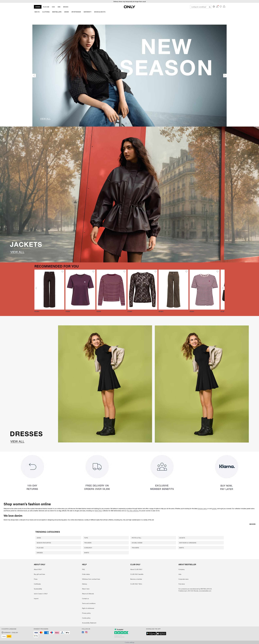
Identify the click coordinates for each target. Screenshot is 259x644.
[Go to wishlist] (221, 7)
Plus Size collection (133, 511)
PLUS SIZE (40, 548)
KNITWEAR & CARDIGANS (187, 543)
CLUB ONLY (135, 564)
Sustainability (38, 589)
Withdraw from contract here (91, 579)
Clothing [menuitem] (45, 12)
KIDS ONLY (98, 511)
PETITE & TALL (136, 538)
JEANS (39, 538)
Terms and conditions (89, 603)
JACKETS (182, 538)
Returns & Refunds (88, 594)
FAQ (83, 569)
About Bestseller (187, 564)
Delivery (84, 584)
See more (252, 524)
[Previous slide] (34, 75)
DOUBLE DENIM (137, 543)
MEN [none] (59, 7)
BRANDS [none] (65, 7)
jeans (205, 508)
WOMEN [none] (37, 7)
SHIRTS (86, 553)
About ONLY (39, 564)
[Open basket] (224, 7)
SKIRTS (181, 548)
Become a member (136, 579)
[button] (129, 1)
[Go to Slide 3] (133, 123)
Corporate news (183, 579)
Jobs (179, 574)
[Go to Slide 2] (129, 123)
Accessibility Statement (89, 623)
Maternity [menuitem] (87, 12)
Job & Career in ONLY (41, 594)
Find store (181, 584)
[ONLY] (129, 8)
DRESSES (40, 553)
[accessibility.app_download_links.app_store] (161, 635)
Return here (85, 589)
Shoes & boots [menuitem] (99, 12)
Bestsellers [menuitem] (56, 12)
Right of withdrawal (88, 608)
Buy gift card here (39, 574)
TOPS (86, 538)
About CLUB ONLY (136, 569)
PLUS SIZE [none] (46, 7)
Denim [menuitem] (66, 12)
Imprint (36, 598)
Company (181, 569)
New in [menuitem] (36, 12)
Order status (86, 574)
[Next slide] (225, 75)
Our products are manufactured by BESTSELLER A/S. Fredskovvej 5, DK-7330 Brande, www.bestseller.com (195, 590)
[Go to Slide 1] (126, 123)
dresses (200, 508)
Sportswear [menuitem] (76, 12)
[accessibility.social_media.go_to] (83, 633)
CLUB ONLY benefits (136, 574)
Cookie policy (86, 618)
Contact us (85, 598)
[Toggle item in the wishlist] (62, 271)
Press (35, 579)
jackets (214, 508)
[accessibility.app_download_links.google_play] (151, 635)
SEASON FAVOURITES (44, 543)
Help (84, 564)
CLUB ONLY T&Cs (136, 584)
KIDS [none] (53, 7)
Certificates (37, 584)
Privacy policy (86, 613)
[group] (49, 292)
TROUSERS (87, 543)
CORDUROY (88, 548)
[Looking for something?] (209, 7)
